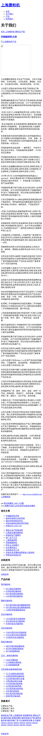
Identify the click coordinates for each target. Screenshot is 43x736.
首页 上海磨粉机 (8, 32)
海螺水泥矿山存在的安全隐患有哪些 (20, 506)
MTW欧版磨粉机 (13, 651)
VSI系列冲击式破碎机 (15, 637)
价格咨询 (5, 734)
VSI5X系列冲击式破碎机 (16, 635)
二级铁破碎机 (11, 540)
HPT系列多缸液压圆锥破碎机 (18, 607)
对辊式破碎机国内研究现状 (17, 523)
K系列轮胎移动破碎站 (15, 676)
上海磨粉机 (17, 715)
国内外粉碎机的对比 (14, 521)
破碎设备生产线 (28, 718)
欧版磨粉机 (27, 715)
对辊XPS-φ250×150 (14, 526)
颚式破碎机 (6, 584)
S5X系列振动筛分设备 (15, 679)
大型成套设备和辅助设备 (11, 669)
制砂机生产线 (6, 715)
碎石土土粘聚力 (12, 545)
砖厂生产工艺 (11, 538)
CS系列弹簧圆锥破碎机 (15, 610)
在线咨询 (5, 574)
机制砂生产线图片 (13, 535)
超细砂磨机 (16, 718)
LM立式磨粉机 (12, 660)
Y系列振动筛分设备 (14, 681)
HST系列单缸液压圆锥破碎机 (18, 605)
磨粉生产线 (20, 32)
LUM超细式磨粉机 (14, 662)
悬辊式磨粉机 (6, 642)
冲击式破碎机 (6, 628)
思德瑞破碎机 (11, 543)
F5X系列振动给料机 (14, 684)
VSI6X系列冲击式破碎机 (16, 632)
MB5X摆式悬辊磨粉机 (15, 646)
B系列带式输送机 (13, 696)
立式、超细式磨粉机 (9, 656)
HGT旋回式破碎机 (13, 589)
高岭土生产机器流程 (14, 530)
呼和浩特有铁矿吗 (13, 555)
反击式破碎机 (6, 614)
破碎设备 (7, 718)
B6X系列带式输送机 (14, 694)
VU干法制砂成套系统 (15, 674)
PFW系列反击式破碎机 (15, 621)
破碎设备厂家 (13, 720)
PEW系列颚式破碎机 (14, 594)
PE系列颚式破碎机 (13, 591)
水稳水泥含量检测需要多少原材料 (20, 553)
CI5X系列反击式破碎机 (15, 619)
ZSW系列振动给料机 (14, 689)
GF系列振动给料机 (14, 686)
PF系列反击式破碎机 (14, 624)
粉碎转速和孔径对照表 (15, 518)
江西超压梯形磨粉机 (14, 533)
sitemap (4, 723)
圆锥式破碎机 (6, 601)
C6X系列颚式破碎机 (14, 596)
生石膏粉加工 (11, 548)
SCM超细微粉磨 (12, 665)
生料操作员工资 (12, 550)
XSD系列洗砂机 (12, 691)
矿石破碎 (37, 720)
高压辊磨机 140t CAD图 (14, 503)
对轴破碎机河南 (12, 516)
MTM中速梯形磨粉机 (15, 649)
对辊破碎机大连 (9, 36)
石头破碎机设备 (25, 720)
